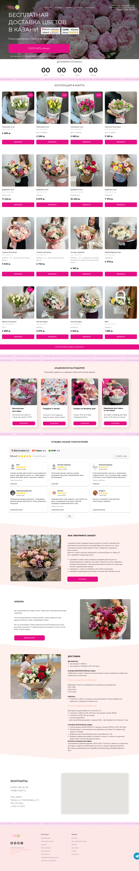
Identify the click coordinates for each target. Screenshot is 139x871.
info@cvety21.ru (18, 790)
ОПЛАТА (68, 8)
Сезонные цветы (47, 841)
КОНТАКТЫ (90, 8)
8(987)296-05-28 (126, 9)
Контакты (75, 854)
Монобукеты (46, 851)
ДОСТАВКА (78, 8)
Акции (74, 851)
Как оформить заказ (79, 841)
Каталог (44, 844)
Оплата (74, 844)
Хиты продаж (46, 848)
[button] (39, 48)
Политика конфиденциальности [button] (20, 849)
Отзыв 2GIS (13, 483)
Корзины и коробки (48, 861)
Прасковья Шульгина (24, 491)
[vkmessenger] (15, 843)
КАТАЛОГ (48, 8)
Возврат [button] (12, 853)
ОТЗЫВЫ (58, 8)
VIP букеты (45, 854)
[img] (50, 31)
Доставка (75, 848)
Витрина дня (45, 838)
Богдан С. (102, 491)
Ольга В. (60, 491)
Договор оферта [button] (15, 851)
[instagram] (11, 843)
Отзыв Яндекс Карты (16, 509)
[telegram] (22, 843)
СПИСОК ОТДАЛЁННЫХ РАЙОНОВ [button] (82, 680)
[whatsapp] (18, 843)
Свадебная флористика (49, 857)
